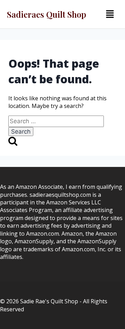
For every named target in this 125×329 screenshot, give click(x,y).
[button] (110, 14)
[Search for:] (56, 121)
